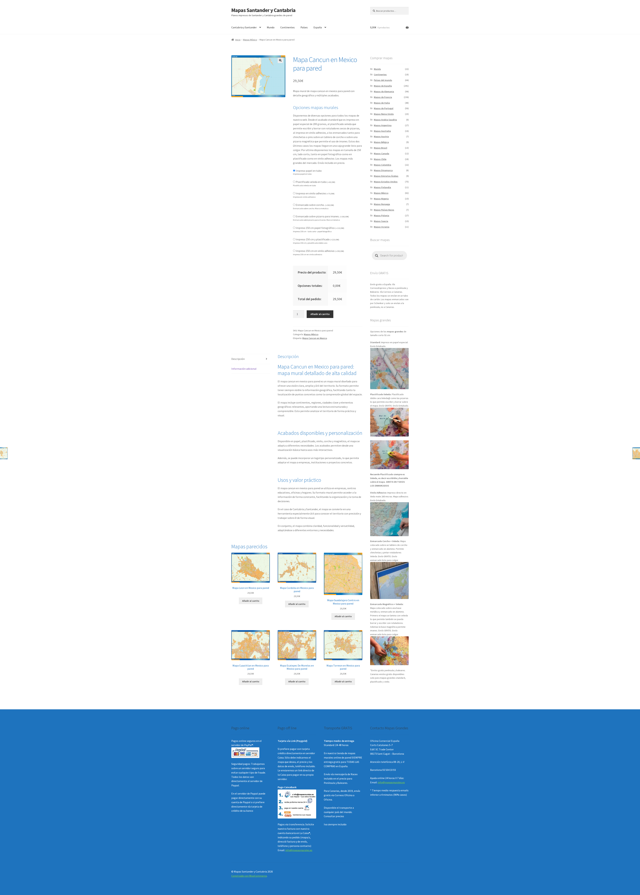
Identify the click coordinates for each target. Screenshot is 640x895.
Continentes (287, 27)
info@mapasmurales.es (298, 850)
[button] (280, 60)
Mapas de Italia (382, 102)
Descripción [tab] (238, 358)
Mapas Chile (380, 159)
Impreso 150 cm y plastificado (317, 239)
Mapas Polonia (381, 215)
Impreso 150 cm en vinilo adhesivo (320, 250)
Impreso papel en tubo (309, 170)
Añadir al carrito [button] (250, 600)
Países (304, 27)
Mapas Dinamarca (383, 170)
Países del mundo (383, 80)
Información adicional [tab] (243, 368)
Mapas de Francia (383, 97)
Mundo (270, 27)
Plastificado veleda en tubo (315, 182)
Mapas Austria (381, 136)
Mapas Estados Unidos (386, 181)
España (318, 27)
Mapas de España (383, 85)
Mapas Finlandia (382, 187)
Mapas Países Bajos (384, 209)
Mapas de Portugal (383, 108)
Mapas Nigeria (381, 198)
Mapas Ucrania (381, 226)
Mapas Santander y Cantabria (263, 10)
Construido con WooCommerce (249, 876)
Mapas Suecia (381, 221)
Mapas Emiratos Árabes (386, 176)
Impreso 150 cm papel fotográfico (320, 228)
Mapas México (250, 39)
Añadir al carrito (320, 314)
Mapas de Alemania (384, 91)
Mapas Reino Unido (384, 114)
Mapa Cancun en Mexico (314, 338)
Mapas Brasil (380, 147)
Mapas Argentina (383, 125)
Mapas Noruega (382, 204)
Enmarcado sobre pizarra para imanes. (322, 216)
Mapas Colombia (382, 164)
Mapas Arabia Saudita (385, 119)
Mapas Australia (382, 131)
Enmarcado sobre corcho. (315, 204)
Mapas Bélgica (381, 142)
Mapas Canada (381, 153)
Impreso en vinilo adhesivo (315, 193)
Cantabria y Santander (244, 27)
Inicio (237, 39)
